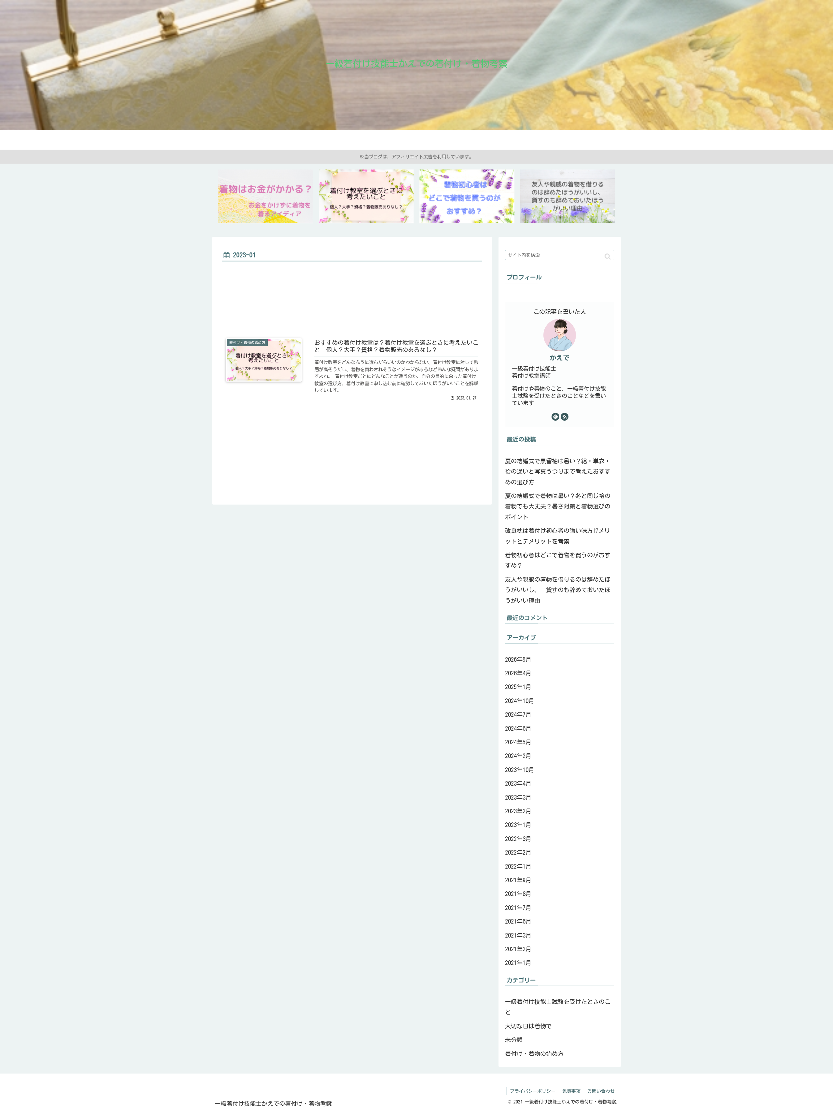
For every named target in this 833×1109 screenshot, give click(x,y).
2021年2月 (518, 949)
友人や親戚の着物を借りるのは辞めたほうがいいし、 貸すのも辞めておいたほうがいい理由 (557, 589)
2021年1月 (518, 963)
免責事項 (571, 1091)
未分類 (514, 1040)
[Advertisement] (352, 300)
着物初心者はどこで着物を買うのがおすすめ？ (557, 560)
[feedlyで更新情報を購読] (555, 417)
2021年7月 (518, 908)
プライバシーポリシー (532, 1091)
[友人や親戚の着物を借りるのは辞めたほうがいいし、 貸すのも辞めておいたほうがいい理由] (567, 196)
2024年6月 (518, 728)
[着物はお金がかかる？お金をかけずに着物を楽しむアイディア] (265, 196)
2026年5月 (518, 659)
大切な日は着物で (528, 1026)
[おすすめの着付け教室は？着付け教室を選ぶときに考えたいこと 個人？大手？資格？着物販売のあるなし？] (366, 196)
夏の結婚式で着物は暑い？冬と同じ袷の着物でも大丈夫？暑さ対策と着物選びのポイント (557, 506)
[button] (607, 256)
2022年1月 (518, 866)
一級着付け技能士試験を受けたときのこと (557, 1007)
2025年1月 (518, 687)
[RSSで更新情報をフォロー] (564, 417)
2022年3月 (518, 839)
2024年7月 (518, 714)
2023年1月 (518, 825)
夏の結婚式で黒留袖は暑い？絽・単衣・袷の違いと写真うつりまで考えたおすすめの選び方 (557, 471)
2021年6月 (518, 921)
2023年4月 (518, 783)
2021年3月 (518, 935)
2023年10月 (519, 770)
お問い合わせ (601, 1091)
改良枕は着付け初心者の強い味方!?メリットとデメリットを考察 (557, 536)
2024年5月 (518, 742)
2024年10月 (519, 701)
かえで (559, 358)
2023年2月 (518, 811)
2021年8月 (518, 894)
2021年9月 (518, 880)
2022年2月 (518, 852)
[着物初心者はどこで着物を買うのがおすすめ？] (466, 196)
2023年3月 (518, 797)
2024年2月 (518, 756)
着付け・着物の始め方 (534, 1054)
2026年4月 (518, 673)
